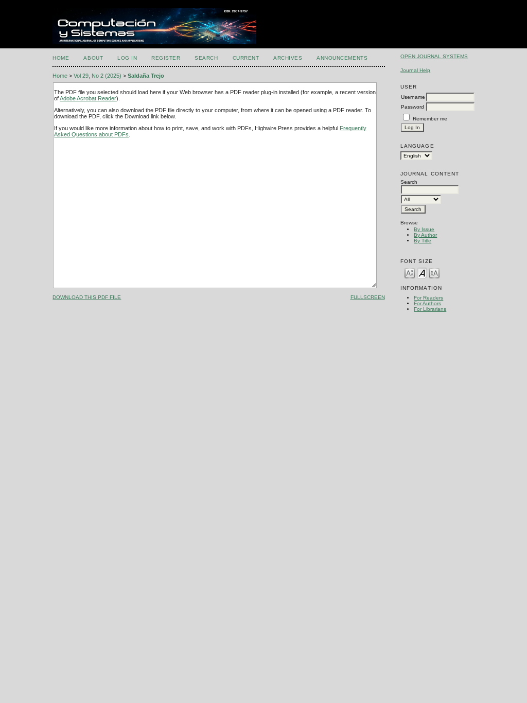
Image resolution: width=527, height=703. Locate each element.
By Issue (424, 229)
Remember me (430, 118)
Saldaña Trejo (146, 76)
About (93, 58)
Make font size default (422, 272)
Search (206, 58)
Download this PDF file (86, 297)
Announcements (342, 58)
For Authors (427, 303)
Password (412, 107)
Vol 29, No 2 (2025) (97, 76)
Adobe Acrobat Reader (88, 98)
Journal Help (415, 70)
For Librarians (430, 309)
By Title (422, 240)
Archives (287, 58)
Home (60, 58)
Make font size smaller (410, 272)
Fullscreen (367, 297)
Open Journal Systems (434, 56)
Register (165, 58)
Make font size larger (434, 272)
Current (246, 58)
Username (413, 97)
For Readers (428, 298)
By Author (425, 235)
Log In (127, 58)
